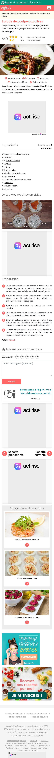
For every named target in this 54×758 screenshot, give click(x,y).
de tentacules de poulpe (18, 154)
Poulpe (43, 89)
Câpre (42, 86)
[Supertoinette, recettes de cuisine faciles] (5, 8)
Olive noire (10, 89)
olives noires (11, 170)
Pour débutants (32, 86)
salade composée (15, 93)
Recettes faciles (13, 713)
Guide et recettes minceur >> (23, 2)
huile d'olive (25, 179)
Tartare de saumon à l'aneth (27, 540)
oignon (8, 164)
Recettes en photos (20, 13)
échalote (9, 182)
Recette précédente (16, 453)
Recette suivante (40, 453)
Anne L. (12, 340)
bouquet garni (11, 186)
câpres (9, 157)
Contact (33, 741)
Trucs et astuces (39, 716)
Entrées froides (34, 89)
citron (7, 167)
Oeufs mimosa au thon (27, 579)
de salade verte (19, 173)
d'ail (13, 176)
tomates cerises (13, 160)
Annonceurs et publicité (16, 741)
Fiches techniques (17, 716)
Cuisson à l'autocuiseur (16, 86)
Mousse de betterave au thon (27, 617)
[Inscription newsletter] (27, 684)
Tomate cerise (21, 89)
